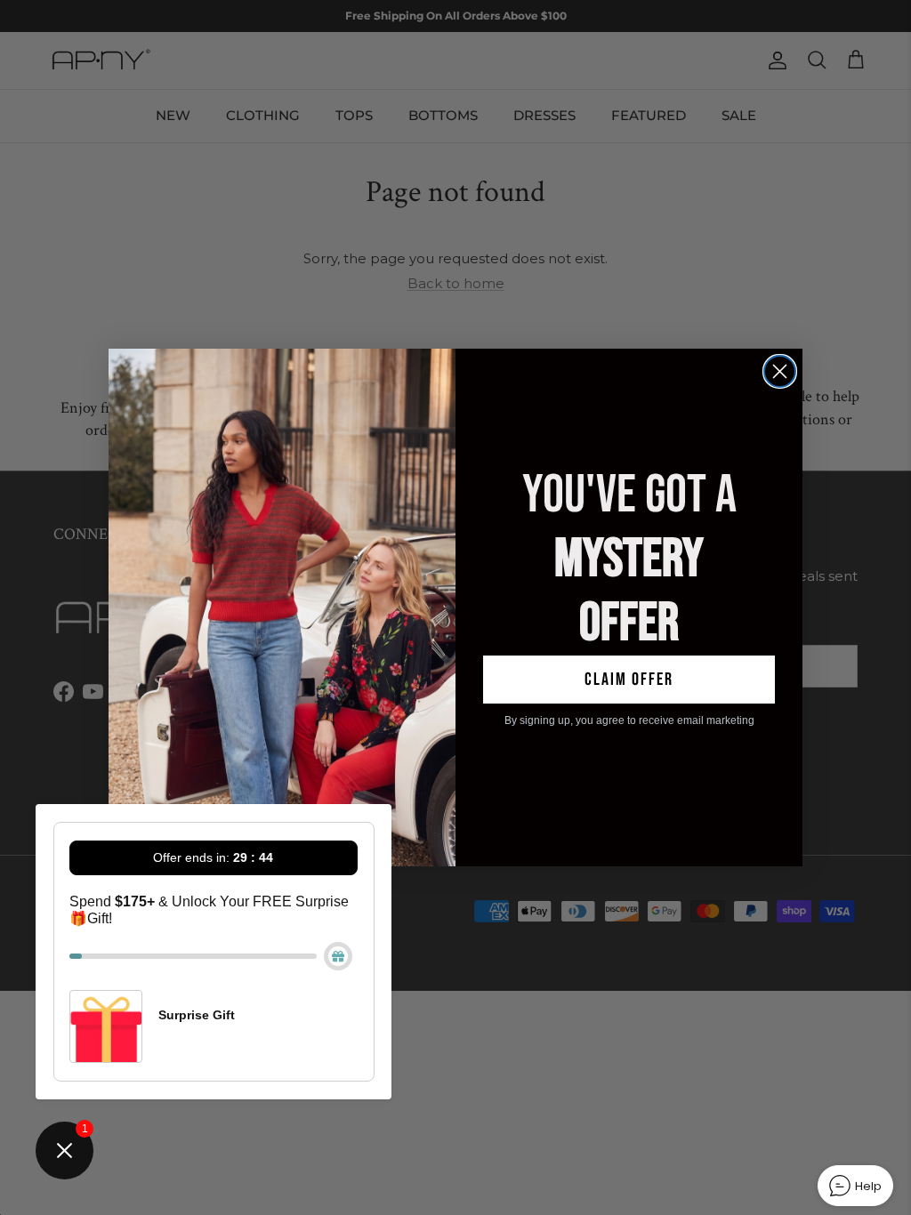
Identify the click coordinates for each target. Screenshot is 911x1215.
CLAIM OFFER (628, 679)
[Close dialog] (779, 371)
